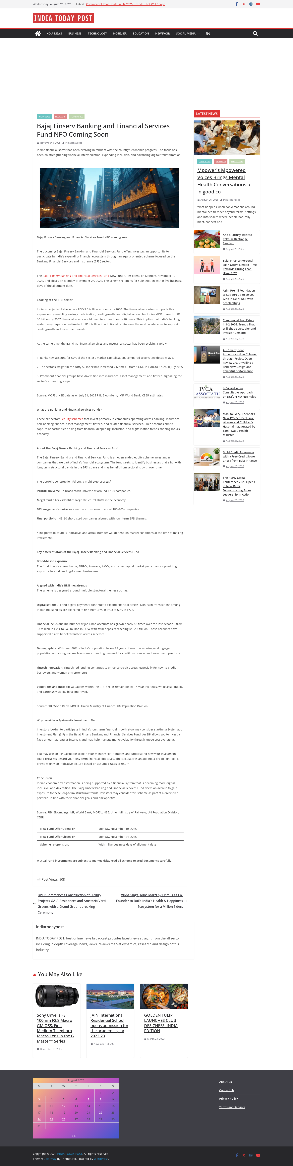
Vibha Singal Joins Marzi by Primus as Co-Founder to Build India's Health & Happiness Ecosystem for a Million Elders (149, 901)
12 (63, 1106)
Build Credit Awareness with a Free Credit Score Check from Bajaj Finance (240, 456)
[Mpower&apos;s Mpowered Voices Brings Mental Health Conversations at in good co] (227, 137)
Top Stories (77, 116)
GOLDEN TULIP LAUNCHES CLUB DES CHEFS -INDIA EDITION (161, 1022)
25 (51, 1119)
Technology (97, 33)
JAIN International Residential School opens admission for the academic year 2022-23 (109, 1025)
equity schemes (72, 419)
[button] (198, 33)
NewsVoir (162, 33)
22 (100, 1112)
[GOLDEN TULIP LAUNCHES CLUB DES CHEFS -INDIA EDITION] (164, 986)
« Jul (74, 1136)
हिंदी (208, 33)
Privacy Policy (228, 1098)
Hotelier (120, 33)
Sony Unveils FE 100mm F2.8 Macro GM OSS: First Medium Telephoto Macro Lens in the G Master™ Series (55, 1028)
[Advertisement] (146, 68)
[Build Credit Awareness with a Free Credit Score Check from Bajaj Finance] (207, 459)
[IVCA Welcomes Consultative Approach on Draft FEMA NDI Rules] (207, 395)
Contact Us (226, 1090)
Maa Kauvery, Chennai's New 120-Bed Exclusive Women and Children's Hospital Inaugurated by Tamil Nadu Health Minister (239, 424)
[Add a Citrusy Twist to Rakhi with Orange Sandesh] (207, 242)
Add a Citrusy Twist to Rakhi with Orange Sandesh (237, 239)
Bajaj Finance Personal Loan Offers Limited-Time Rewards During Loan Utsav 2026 (240, 267)
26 (63, 1119)
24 (39, 1119)
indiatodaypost (73, 142)
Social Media (186, 33)
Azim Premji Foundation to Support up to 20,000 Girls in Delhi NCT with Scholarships (239, 297)
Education (141, 33)
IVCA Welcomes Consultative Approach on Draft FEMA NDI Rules (239, 392)
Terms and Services (232, 1107)
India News (54, 33)
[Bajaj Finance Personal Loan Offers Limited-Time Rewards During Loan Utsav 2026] (207, 270)
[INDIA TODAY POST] (37, 33)
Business (75, 33)
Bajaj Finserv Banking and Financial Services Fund (76, 276)
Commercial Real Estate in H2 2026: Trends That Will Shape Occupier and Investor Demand (239, 326)
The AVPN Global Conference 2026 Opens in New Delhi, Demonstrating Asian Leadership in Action (239, 486)
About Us (225, 1082)
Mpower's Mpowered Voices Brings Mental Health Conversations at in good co (224, 181)
